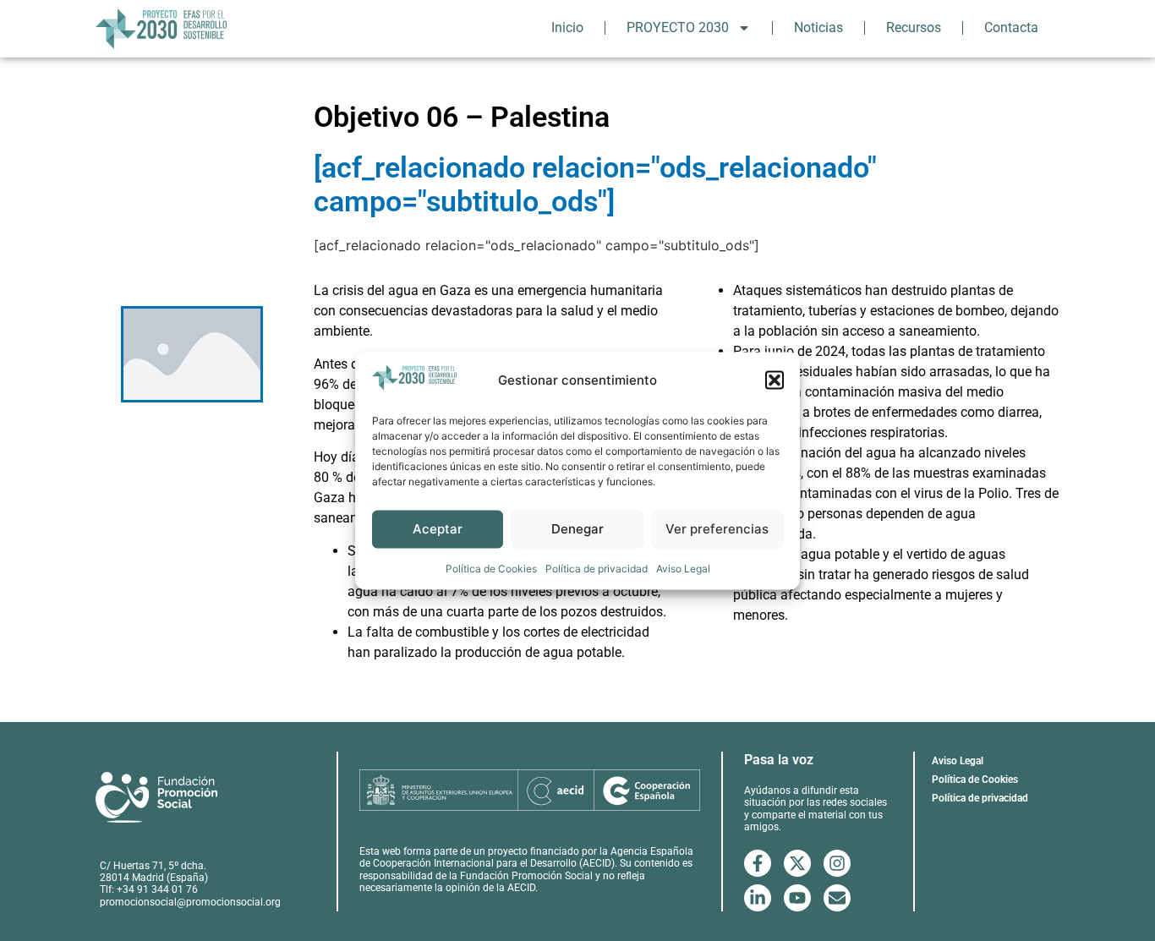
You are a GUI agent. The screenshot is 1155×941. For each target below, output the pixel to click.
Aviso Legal (683, 567)
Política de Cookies (491, 567)
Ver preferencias (717, 528)
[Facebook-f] (757, 863)
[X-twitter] (797, 863)
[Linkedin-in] (757, 897)
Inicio (567, 27)
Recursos (913, 27)
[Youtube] (797, 897)
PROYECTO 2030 (678, 27)
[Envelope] (837, 897)
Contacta (1011, 27)
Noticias (818, 27)
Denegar (577, 528)
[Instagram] (837, 863)
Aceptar (438, 528)
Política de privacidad (596, 567)
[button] (774, 380)
